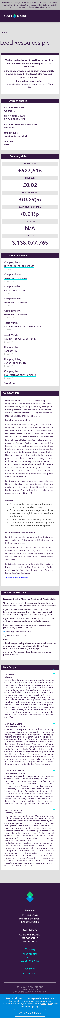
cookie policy (31, 1006)
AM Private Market (30, 935)
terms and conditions (30, 987)
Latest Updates (30, 961)
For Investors (30, 916)
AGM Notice (10, 351)
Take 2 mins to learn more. (39, 7)
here (16, 655)
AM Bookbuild (30, 938)
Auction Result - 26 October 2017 (22, 327)
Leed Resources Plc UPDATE (19, 266)
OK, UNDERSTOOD (30, 1013)
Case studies (30, 954)
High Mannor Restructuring (20, 375)
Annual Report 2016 (15, 363)
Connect (30, 969)
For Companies (30, 922)
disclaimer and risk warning (30, 992)
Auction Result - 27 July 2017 (20, 339)
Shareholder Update (15, 278)
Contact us (30, 974)
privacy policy (30, 990)
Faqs (30, 958)
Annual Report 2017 (15, 291)
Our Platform (30, 930)
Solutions (30, 911)
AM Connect (30, 942)
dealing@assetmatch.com (22, 85)
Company (30, 949)
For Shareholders (30, 919)
